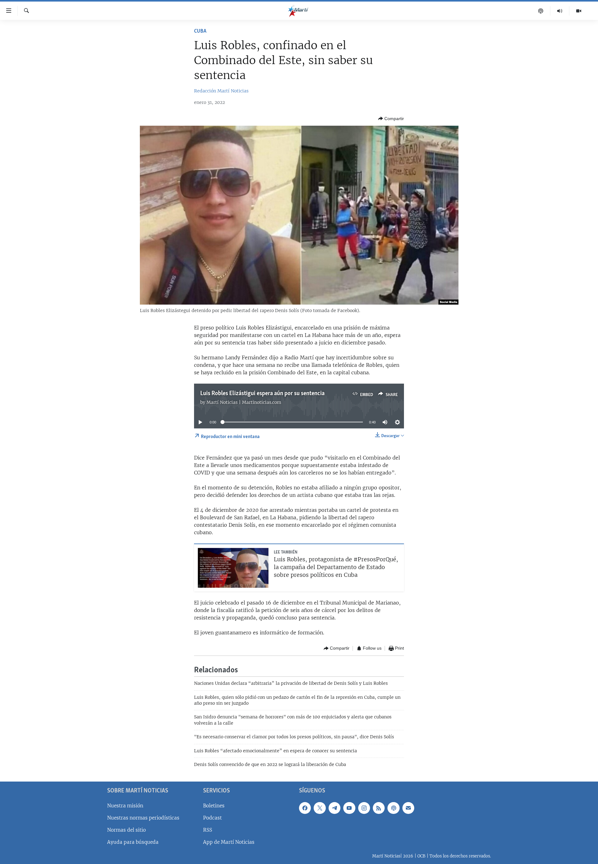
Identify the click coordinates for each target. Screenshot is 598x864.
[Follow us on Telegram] (334, 808)
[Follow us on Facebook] (305, 808)
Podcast (212, 817)
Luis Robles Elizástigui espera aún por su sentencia (262, 394)
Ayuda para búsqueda (133, 842)
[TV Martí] (578, 11)
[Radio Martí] (559, 11)
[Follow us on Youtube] (349, 808)
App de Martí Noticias (228, 842)
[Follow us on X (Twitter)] (319, 808)
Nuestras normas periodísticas (143, 817)
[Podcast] (540, 11)
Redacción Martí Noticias (221, 91)
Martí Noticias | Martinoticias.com (243, 402)
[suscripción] (408, 808)
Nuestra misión (125, 805)
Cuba (200, 31)
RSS (207, 830)
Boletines (214, 805)
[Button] (391, 118)
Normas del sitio (126, 830)
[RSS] (379, 808)
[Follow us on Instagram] (364, 808)
